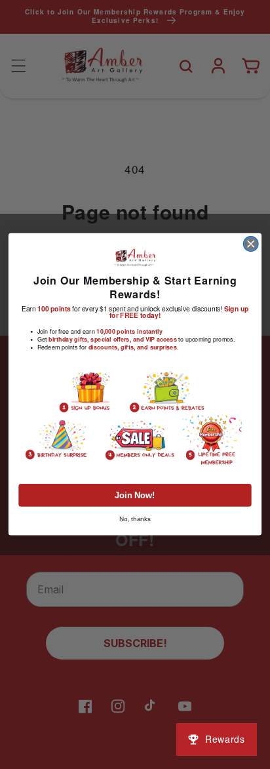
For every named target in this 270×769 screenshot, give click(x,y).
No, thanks (135, 519)
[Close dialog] (250, 244)
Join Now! (135, 495)
